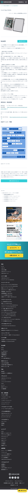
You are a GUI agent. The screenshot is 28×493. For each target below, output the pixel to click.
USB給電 (18, 140)
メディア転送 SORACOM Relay (6, 317)
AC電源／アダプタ (17, 132)
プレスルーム (3, 452)
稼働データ (3, 356)
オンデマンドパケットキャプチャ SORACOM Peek (9, 286)
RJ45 (23, 138)
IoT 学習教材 (3, 443)
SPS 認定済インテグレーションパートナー (12, 196)
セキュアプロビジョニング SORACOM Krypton (8, 312)
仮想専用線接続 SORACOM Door (6, 293)
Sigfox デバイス (3, 440)
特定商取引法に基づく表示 (8, 483)
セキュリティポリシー (19, 481)
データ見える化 (4, 351)
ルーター (4, 140)
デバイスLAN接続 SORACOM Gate (6, 295)
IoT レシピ (3, 385)
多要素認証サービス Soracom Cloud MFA (7, 341)
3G (10, 128)
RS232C (9, 140)
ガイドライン (3, 379)
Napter (23, 156)
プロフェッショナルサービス (6, 415)
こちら (21, 175)
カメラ (14, 135)
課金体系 (2, 371)
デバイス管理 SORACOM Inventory (6, 310)
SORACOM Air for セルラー (5, 278)
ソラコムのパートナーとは (5, 396)
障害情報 (21, 2)
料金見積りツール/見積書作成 (6, 373)
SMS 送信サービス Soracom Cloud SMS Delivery (8, 339)
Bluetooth (9, 135)
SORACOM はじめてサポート (6, 413)
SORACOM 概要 (3, 269)
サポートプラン (4, 421)
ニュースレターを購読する (5, 454)
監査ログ (2, 425)
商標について (21, 483)
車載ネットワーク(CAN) (20, 135)
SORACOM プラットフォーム (6, 271)
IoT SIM (2, 431)
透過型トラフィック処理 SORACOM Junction (9, 296)
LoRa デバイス (3, 438)
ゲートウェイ (13, 138)
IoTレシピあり (5, 146)
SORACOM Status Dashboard (6, 459)
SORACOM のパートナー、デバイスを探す (10, 193)
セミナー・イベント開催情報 (6, 450)
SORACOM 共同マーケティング (6, 467)
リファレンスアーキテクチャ (6, 381)
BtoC (2, 349)
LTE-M (20, 128)
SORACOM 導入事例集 (5, 362)
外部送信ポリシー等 (14, 485)
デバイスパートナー (4, 398)
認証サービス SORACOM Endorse (6, 303)
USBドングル (5, 143)
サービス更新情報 (4, 457)
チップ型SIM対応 (18, 143)
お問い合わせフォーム (14, 180)
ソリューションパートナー (5, 402)
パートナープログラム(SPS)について (7, 408)
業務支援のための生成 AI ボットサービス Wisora (9, 330)
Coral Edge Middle (15, 5)
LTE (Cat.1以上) (15, 128)
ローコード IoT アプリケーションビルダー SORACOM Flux (10, 319)
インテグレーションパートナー (6, 400)
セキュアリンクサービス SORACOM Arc (7, 279)
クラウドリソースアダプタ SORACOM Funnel (8, 306)
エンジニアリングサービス (5, 416)
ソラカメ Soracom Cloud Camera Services (8, 325)
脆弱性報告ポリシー (4, 469)
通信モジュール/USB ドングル (6, 433)
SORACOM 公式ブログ (5, 455)
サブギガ (13, 140)
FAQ (2, 383)
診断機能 (2, 423)
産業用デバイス (4, 445)
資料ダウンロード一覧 (5, 366)
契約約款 (16, 483)
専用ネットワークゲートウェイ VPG (7, 288)
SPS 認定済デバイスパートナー (10, 201)
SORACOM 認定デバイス (8, 5)
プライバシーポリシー (9, 481)
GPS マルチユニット (4, 436)
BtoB (2, 347)
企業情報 (2, 464)
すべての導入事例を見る (5, 358)
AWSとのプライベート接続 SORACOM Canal (8, 289)
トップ (2, 5)
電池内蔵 (4, 135)
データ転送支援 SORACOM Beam (6, 301)
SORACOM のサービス (5, 273)
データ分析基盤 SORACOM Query (6, 321)
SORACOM (6, 2)
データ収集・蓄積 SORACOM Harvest (7, 308)
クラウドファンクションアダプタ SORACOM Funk (9, 305)
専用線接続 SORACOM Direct (6, 291)
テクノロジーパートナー (5, 404)
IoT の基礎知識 (3, 388)
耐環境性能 (19, 138)
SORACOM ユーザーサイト (5, 378)
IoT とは (2, 266)
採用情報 (2, 466)
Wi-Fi (10, 143)
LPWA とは (3, 268)
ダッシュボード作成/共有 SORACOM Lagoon (8, 313)
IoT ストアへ (13, 248)
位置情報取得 (3, 354)
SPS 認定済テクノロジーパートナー (11, 199)
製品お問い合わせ (22, 41)
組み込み (4, 138)
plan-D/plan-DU (20, 150)
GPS (8, 138)
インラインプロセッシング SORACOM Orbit (8, 315)
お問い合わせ (23, 490)
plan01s (15, 150)
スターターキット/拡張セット (6, 434)
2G (7, 128)
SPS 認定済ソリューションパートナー (11, 197)
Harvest (19, 156)
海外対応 (11, 132)
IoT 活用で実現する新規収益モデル (7, 364)
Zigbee (13, 143)
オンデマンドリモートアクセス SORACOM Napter (9, 284)
